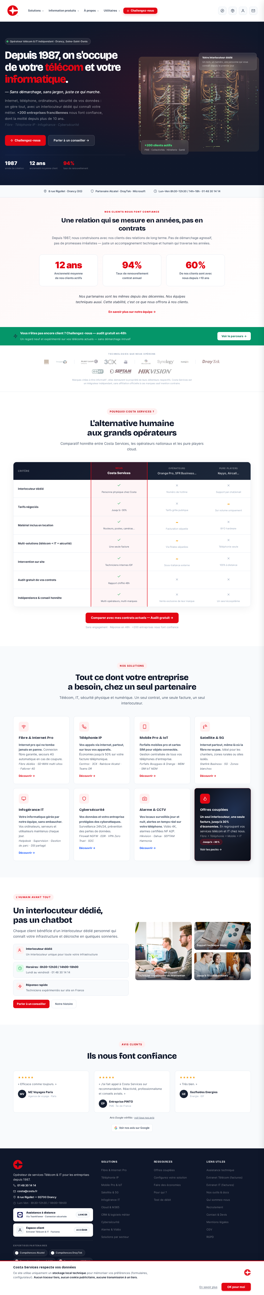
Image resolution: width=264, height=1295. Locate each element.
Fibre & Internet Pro (114, 1170)
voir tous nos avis (144, 1117)
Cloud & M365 (110, 1207)
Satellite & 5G (110, 1192)
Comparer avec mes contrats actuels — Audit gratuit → (132, 618)
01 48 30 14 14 (26, 1185)
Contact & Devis (216, 1214)
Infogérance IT (110, 1199)
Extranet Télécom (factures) (224, 1177)
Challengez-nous (142, 10)
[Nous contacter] (253, 11)
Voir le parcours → (234, 336)
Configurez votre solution (170, 1177)
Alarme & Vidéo (111, 1229)
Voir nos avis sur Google (134, 1127)
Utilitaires (112, 10)
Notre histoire (64, 1003)
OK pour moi (236, 1287)
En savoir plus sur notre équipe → (132, 311)
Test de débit (162, 1199)
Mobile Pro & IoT (111, 1185)
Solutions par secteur (115, 1236)
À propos (91, 10)
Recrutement (214, 1207)
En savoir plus (208, 1287)
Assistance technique (220, 1170)
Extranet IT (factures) (220, 1185)
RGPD (210, 1236)
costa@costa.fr (27, 1191)
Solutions (36, 10)
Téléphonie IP (110, 1177)
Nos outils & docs (217, 1192)
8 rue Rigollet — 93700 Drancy (36, 1197)
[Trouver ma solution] (222, 11)
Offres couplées (164, 1170)
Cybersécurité (110, 1222)
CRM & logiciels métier (115, 1214)
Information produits (64, 10)
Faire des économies (167, 1185)
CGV (209, 1229)
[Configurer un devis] (233, 11)
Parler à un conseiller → (71, 140)
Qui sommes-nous (218, 1199)
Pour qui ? (160, 1192)
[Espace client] (243, 11)
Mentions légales (217, 1222)
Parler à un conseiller (31, 1003)
